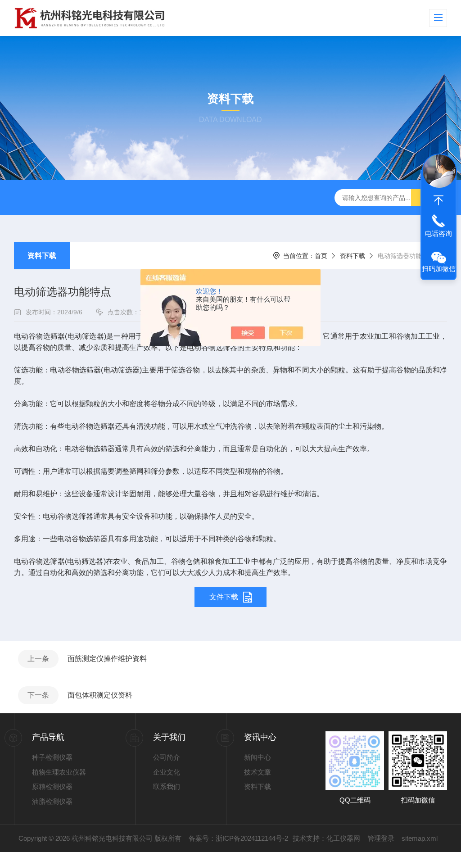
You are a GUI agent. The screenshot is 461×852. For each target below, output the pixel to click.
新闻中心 (257, 757)
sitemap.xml (420, 838)
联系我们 (166, 786)
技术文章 (257, 772)
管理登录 (380, 838)
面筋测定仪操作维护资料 (107, 658)
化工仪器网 (343, 838)
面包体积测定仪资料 (100, 695)
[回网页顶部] (438, 200)
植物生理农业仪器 (59, 772)
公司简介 (166, 757)
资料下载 (41, 255)
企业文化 (166, 772)
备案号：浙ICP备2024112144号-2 (238, 838)
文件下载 (223, 597)
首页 (321, 255)
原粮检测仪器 (52, 786)
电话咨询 (438, 233)
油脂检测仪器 (52, 801)
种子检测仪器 (52, 757)
